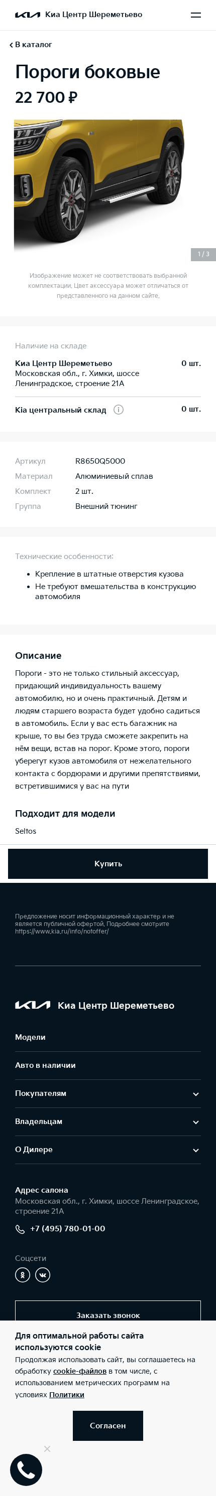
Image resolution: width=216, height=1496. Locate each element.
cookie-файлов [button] (79, 1371)
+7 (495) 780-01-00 (67, 1229)
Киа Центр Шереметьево (93, 15)
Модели (30, 1037)
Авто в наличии (45, 1065)
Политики (66, 1395)
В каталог (33, 45)
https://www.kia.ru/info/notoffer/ (62, 932)
